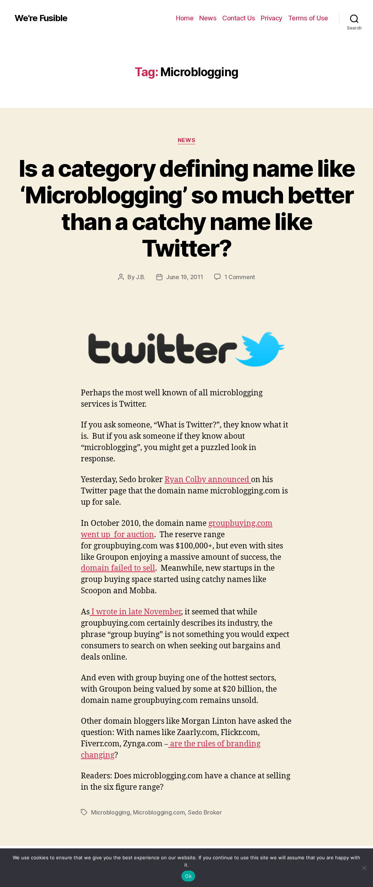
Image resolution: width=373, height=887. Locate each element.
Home (184, 18)
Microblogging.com (159, 812)
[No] (364, 867)
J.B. (140, 277)
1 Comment (239, 277)
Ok (188, 876)
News (207, 18)
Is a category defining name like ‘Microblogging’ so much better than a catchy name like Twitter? (187, 208)
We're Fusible (41, 18)
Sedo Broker (205, 812)
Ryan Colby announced (208, 480)
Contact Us (238, 18)
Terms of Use (308, 18)
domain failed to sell (118, 568)
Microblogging (110, 812)
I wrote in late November (135, 612)
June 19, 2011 (184, 277)
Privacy (271, 18)
